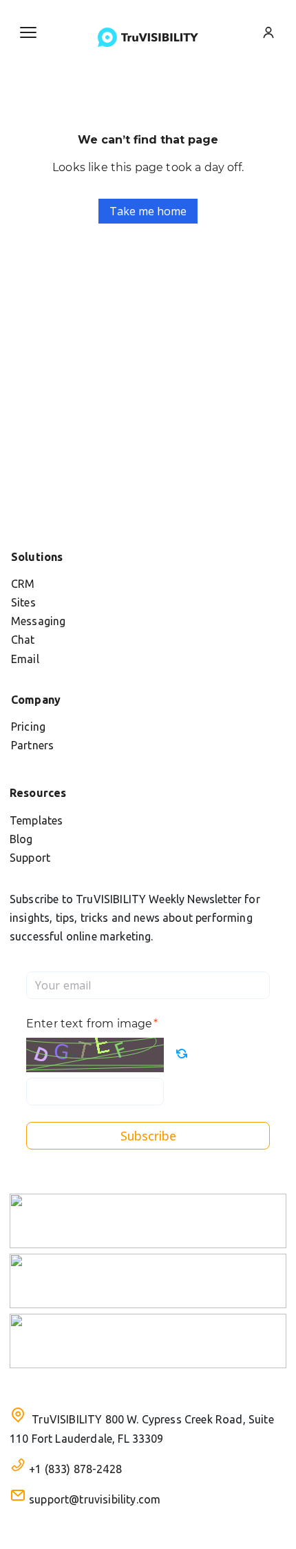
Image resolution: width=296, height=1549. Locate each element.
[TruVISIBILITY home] (148, 37)
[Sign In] (268, 32)
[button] (28, 32)
